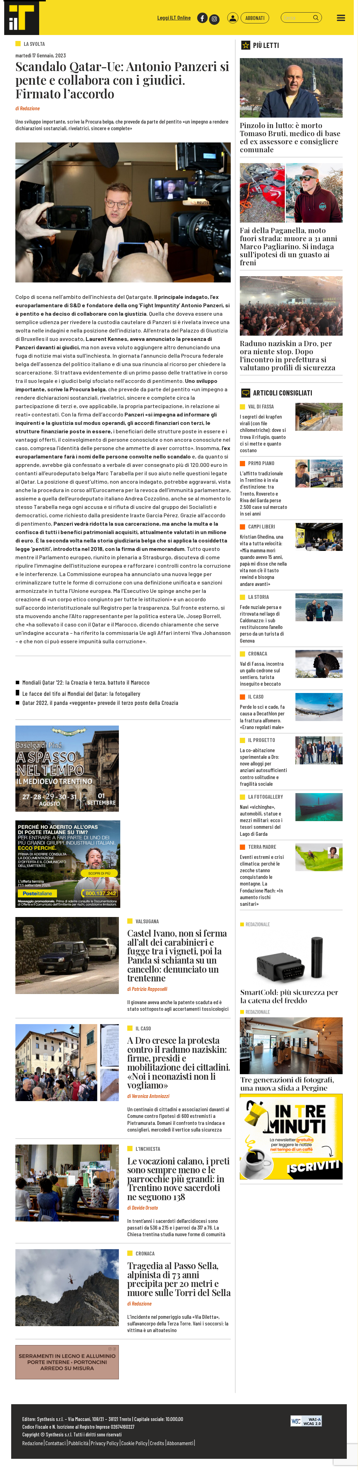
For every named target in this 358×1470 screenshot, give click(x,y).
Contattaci (55, 1443)
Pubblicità (78, 1443)
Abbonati (255, 17)
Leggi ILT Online (174, 17)
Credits (157, 1443)
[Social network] (202, 18)
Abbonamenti (180, 1443)
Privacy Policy (105, 1443)
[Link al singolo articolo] (67, 955)
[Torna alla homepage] (21, 17)
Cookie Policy (134, 1443)
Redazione (32, 1443)
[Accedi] (232, 17)
